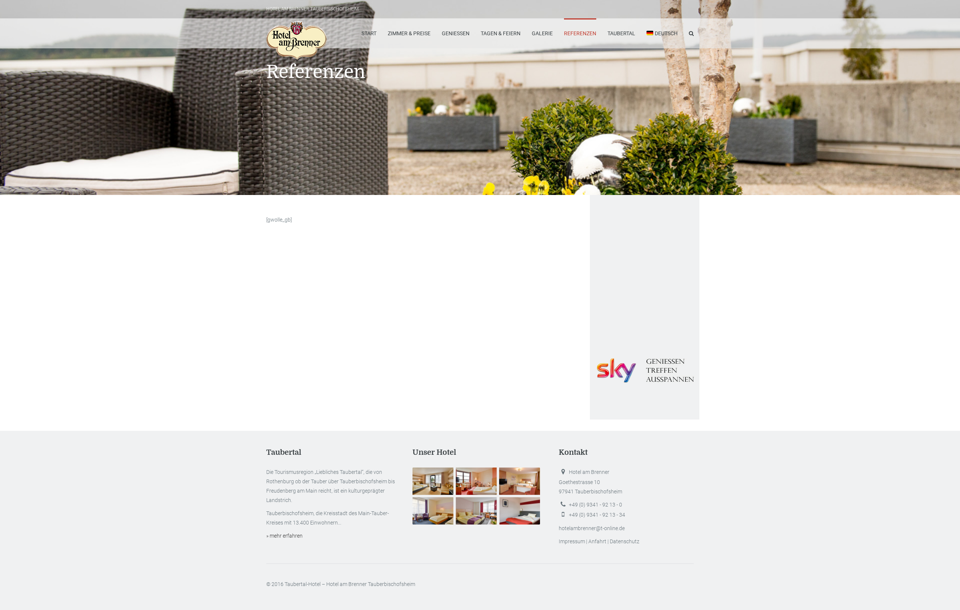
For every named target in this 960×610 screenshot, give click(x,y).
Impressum (572, 541)
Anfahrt (597, 541)
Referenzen (580, 33)
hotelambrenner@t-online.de (592, 528)
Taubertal (621, 33)
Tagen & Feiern (500, 33)
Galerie (542, 33)
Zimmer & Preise (409, 33)
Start (369, 33)
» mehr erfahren (284, 536)
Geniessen (456, 33)
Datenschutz (624, 541)
